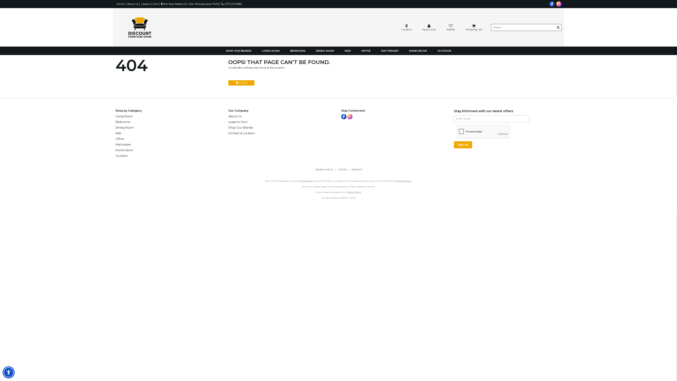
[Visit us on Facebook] (551, 4)
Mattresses (389, 50)
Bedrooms (297, 50)
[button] (429, 27)
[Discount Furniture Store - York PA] (139, 27)
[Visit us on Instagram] (558, 4)
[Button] (558, 27)
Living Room (271, 50)
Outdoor (444, 50)
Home (120, 4)
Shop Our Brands (238, 50)
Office (366, 50)
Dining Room (325, 50)
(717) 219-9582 (233, 4)
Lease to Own (149, 4)
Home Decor (418, 50)
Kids (348, 50)
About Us (132, 4)
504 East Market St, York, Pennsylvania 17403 (191, 4)
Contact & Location (241, 133)
